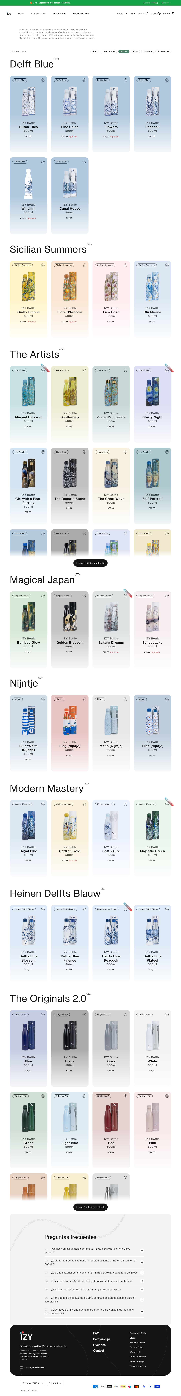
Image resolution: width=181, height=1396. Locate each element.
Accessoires (163, 51)
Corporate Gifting (138, 1333)
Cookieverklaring (138, 1366)
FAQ (96, 1333)
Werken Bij (135, 1352)
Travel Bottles (108, 51)
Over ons (99, 1345)
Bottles (123, 51)
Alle (94, 51)
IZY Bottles (33, 1390)
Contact (98, 1350)
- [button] (24, 141)
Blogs (132, 1338)
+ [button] (33, 141)
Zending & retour (138, 1342)
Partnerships (101, 1339)
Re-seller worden (138, 1357)
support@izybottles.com (35, 1368)
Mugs (135, 51)
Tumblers (147, 51)
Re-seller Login (137, 1361)
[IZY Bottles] (9, 13)
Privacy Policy (137, 1347)
